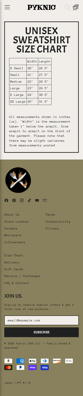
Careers (11, 228)
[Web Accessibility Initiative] (1, 391)
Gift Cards (13, 269)
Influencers (14, 242)
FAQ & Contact (16, 283)
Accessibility (58, 221)
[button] (67, 7)
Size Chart (13, 255)
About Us (12, 214)
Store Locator (16, 221)
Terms (50, 214)
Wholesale (12, 235)
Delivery (12, 262)
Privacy (52, 228)
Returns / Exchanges (22, 276)
